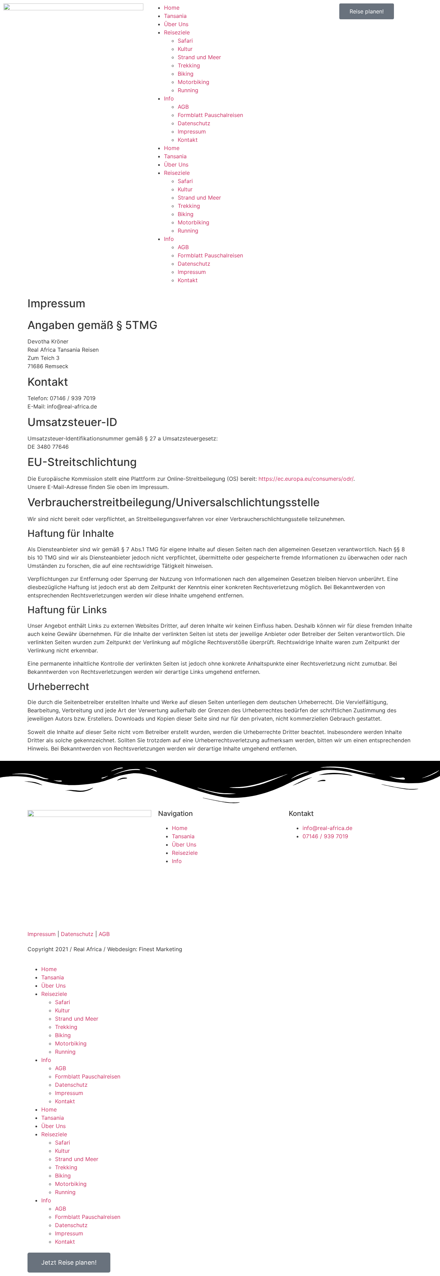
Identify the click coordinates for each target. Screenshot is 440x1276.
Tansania (175, 15)
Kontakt (188, 139)
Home (171, 7)
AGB (183, 106)
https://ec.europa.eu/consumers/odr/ (305, 478)
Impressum (192, 131)
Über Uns (176, 24)
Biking (186, 73)
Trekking (189, 65)
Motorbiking (193, 81)
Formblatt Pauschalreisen (210, 114)
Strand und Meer (199, 57)
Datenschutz (194, 123)
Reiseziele (177, 32)
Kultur (185, 48)
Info (169, 98)
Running (188, 90)
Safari (185, 40)
